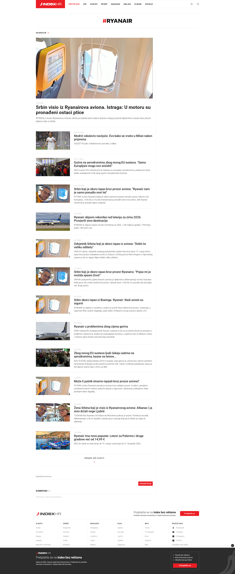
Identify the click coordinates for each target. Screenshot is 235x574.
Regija (38, 536)
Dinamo (66, 532)
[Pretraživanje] (197, 4)
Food (92, 540)
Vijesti (94, 4)
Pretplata (74, 4)
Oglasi (127, 4)
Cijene (138, 4)
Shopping (94, 528)
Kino (147, 536)
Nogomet (67, 528)
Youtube (179, 532)
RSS (146, 545)
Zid (84, 4)
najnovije (41, 33)
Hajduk (66, 536)
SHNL (65, 540)
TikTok (179, 540)
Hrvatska (39, 532)
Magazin (94, 523)
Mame (92, 545)
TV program (149, 532)
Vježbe (120, 540)
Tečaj (147, 528)
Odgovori (121, 545)
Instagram (180, 536)
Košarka (66, 545)
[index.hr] (50, 4)
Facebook (180, 528)
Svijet (38, 528)
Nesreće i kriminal (43, 545)
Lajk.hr (120, 536)
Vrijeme (148, 540)
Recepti (121, 532)
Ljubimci (93, 536)
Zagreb (39, 540)
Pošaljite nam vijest (180, 545)
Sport (104, 4)
